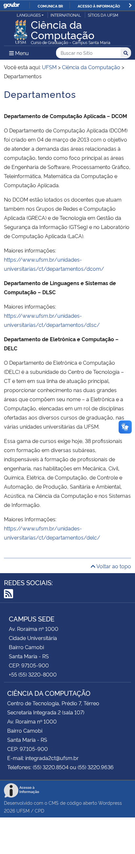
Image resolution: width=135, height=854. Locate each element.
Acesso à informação (99, 5)
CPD (39, 810)
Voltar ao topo (113, 566)
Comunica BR (50, 5)
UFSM (22, 810)
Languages (29, 15)
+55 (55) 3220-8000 (33, 674)
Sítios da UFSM (103, 15)
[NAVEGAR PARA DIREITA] (130, 5)
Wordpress (110, 803)
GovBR (11, 5)
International (65, 15)
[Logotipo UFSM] (20, 30)
